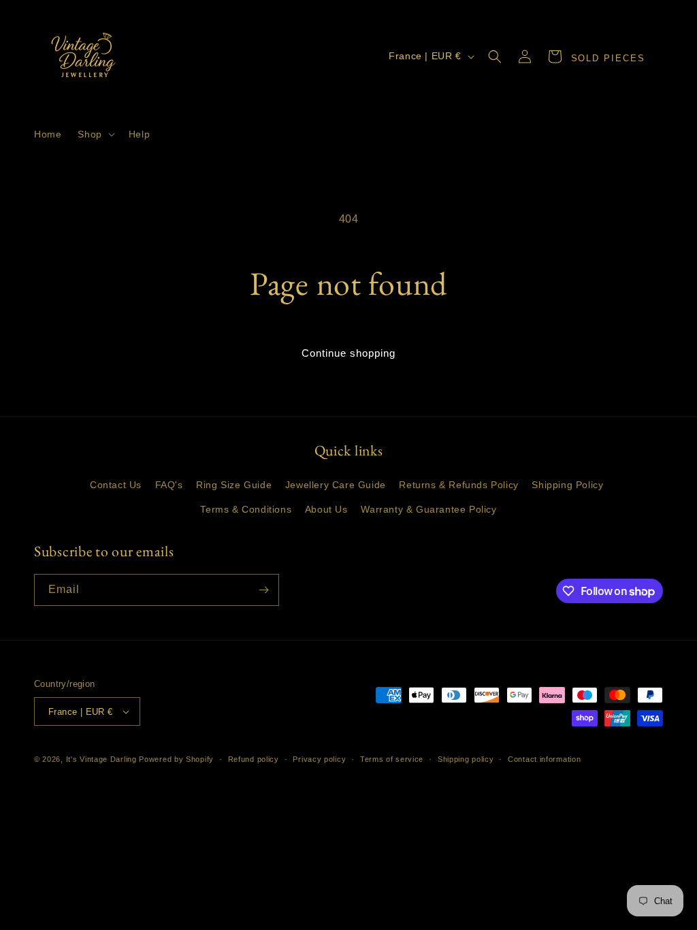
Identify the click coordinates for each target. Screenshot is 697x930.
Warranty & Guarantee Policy (428, 509)
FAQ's (169, 484)
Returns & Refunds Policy (458, 484)
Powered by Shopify (176, 759)
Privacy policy (319, 759)
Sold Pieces (608, 58)
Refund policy (253, 759)
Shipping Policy (567, 484)
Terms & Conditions (245, 509)
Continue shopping (348, 353)
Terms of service (391, 759)
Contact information (544, 759)
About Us (326, 509)
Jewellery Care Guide (335, 484)
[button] (94, 134)
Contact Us (116, 484)
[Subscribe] (263, 590)
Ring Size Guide (234, 484)
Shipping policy (466, 759)
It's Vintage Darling (101, 759)
